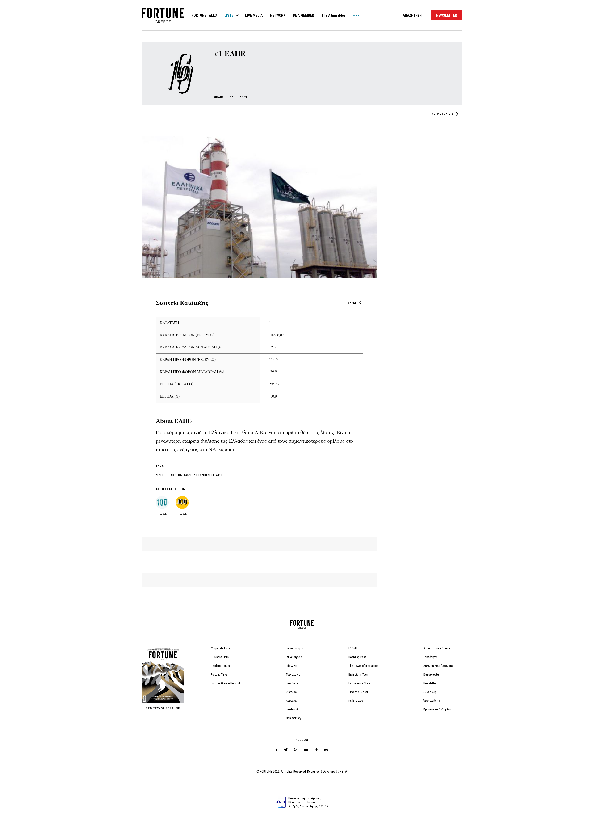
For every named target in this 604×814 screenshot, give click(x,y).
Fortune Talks (219, 674)
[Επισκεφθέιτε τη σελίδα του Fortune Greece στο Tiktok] (316, 750)
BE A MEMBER (303, 15)
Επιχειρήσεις (294, 657)
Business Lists (220, 657)
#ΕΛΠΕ (160, 475)
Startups (291, 692)
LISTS (229, 15)
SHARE (219, 97)
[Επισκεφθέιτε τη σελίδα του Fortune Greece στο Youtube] (306, 751)
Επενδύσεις (293, 683)
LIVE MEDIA (254, 15)
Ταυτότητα (430, 657)
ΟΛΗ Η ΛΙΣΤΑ (239, 97)
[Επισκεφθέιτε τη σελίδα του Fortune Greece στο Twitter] (286, 750)
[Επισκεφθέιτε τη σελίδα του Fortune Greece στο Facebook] (276, 750)
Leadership (292, 709)
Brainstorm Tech (358, 674)
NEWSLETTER (446, 15)
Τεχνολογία (293, 674)
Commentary (293, 718)
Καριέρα (291, 700)
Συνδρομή (429, 692)
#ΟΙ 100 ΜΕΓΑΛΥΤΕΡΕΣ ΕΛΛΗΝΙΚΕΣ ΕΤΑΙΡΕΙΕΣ (197, 475)
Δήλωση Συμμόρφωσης (438, 665)
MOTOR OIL (443, 113)
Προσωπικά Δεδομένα (437, 709)
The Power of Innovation (363, 665)
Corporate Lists (220, 648)
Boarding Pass (357, 657)
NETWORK (277, 15)
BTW (345, 771)
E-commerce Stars (359, 683)
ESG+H (352, 648)
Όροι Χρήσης (431, 700)
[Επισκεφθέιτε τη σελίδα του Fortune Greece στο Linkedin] (295, 750)
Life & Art (291, 665)
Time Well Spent (358, 692)
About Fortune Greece (436, 648)
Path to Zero (356, 700)
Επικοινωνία (431, 674)
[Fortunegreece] (163, 22)
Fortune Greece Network (226, 683)
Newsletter (429, 683)
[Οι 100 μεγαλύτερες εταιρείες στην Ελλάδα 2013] (180, 96)
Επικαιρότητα (294, 648)
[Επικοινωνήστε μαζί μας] (326, 750)
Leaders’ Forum (220, 665)
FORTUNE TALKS (204, 15)
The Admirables (333, 15)
